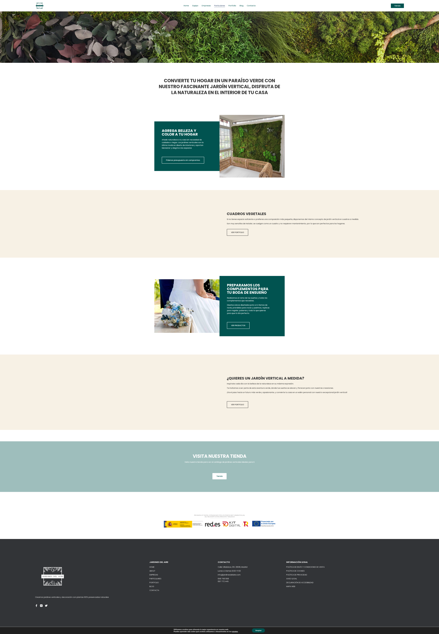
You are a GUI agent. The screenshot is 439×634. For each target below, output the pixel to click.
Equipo (195, 5)
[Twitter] (46, 605)
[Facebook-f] (36, 605)
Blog (241, 5)
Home (186, 5)
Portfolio (232, 5)
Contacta (251, 5)
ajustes (235, 631)
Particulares (219, 5)
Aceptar (258, 630)
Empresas (206, 5)
